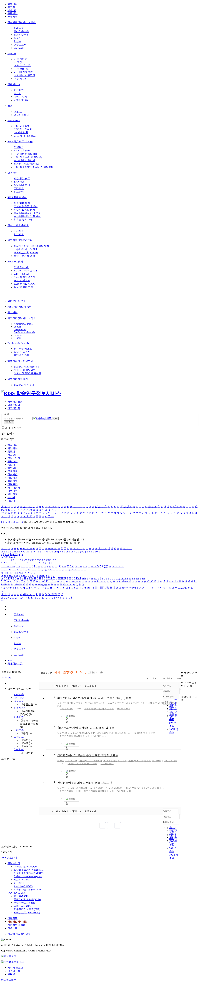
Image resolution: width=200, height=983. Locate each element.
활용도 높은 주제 (23, 219)
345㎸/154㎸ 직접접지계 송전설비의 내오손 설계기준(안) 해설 (94, 698)
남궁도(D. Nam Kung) (67, 788)
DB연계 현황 (21, 132)
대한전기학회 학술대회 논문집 (29, 723)
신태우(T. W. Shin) (157, 703)
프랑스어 (13, 461)
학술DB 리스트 (22, 352)
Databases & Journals (18, 343)
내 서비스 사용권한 (24, 75)
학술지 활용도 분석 (24, 209)
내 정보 (18, 111)
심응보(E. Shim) (66, 703)
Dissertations (20, 329)
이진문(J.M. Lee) (87, 760)
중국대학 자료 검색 (24, 255)
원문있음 (30, 704)
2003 (27, 740)
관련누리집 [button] (14, 863)
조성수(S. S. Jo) (139, 788)
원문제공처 (20, 707)
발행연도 (19, 736)
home (10, 660)
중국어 (11, 451)
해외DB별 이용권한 (24, 370)
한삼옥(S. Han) (155, 788)
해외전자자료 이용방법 (26, 163)
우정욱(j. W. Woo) (84, 703)
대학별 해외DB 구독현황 (27, 373)
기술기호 (13, 477)
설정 (10, 105)
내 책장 (18, 62)
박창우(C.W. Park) (105, 733)
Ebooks (17, 326)
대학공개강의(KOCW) (26, 866)
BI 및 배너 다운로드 (25, 135)
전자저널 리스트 (23, 348)
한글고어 (13, 454)
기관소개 (13, 928)
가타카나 (13, 448)
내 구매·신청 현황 (23, 72)
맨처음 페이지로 (103, 825)
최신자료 (19, 231)
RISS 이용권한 (22, 150)
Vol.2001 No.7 (107, 763)
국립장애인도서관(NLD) (27, 899)
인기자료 (19, 234)
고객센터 (13, 13)
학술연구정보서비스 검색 (22, 22)
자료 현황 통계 (22, 203)
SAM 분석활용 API (24, 283)
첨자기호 (13, 481)
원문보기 (73, 716)
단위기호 (13, 491)
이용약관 (13, 918)
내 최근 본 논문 (22, 65)
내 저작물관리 (21, 68)
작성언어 (19, 749)
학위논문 (19, 28)
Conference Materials (24, 332)
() (118, 760)
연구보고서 (20, 44)
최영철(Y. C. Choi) (122, 788)
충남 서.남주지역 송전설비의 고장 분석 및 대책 (85, 727)
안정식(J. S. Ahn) (87, 788)
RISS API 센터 (15, 261)
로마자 (11, 497)
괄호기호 (13, 471)
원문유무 (19, 701)
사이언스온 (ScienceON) (27, 912)
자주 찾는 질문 (22, 178)
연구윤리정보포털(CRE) (27, 909)
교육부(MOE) (21, 896)
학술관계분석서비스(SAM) (28, 876)
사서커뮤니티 (21, 879)
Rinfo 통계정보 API (24, 277)
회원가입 (13, 4)
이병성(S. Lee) (136, 760)
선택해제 (6, 677)
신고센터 (19, 191)
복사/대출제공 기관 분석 (27, 213)
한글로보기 (90, 686)
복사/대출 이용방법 (24, 160)
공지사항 (13, 312)
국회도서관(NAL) (23, 906)
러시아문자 (14, 487)
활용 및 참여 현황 (23, 287)
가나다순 (19, 697)
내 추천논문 (20, 59)
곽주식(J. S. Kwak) (103, 703)
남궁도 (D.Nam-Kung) (67, 733)
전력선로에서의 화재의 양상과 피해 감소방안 (84, 782)
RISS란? (18, 147)
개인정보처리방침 (18, 921)
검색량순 (19, 694)
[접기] (182, 691)
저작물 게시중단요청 (19, 934)
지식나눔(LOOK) (23, 886)
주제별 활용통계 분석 (26, 206)
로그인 (11, 7)
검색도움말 (14, 405)
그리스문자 (14, 458)
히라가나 (13, 445)
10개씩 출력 (168, 822)
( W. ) (121, 703)
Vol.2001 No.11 (124, 791)
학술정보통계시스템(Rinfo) (28, 870)
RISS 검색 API (21, 267)
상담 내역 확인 (22, 185)
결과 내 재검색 (13, 427)
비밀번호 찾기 (21, 100)
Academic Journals (23, 324)
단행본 (17, 41)
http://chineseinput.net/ (12, 522)
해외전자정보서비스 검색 (22, 318)
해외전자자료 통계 (18, 379)
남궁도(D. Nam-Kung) (67, 760)
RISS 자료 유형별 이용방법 (28, 157)
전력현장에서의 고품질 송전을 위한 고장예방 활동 (87, 755)
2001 (27, 746)
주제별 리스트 (21, 355)
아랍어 (11, 500)
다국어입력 (14, 408)
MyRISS (12, 10)
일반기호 (13, 494)
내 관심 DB (20, 78)
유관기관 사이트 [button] (17, 893)
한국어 (28, 752)
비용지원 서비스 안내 (26, 249)
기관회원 (19, 883)
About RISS (14, 120)
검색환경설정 (21, 114)
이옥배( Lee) (138, 703)
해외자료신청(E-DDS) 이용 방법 (31, 246)
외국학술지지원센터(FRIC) (28, 873)
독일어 (11, 464)
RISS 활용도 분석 (17, 197)
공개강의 (19, 48)
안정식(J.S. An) (102, 760)
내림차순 (167, 691)
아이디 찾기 (20, 96)
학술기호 (13, 474)
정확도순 (167, 685)
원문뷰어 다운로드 (18, 301)
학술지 (17, 38)
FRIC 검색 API (22, 280)
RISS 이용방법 (22, 126)
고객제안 (19, 188)
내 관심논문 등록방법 (26, 154)
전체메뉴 (13, 16)
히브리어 (13, 468)
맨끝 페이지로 (118, 825)
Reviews (18, 335)
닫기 (3, 600)
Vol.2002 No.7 (123, 708)
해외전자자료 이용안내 (20, 361)
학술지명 (19, 717)
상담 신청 (19, 181)
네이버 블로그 (15, 967)
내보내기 (60, 686)
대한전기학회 (66, 708)
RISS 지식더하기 (23, 129)
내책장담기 (75, 686)
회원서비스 (14, 84)
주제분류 (19, 730)
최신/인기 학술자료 (18, 225)
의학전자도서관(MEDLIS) (28, 889)
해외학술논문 (21, 34)
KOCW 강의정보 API (25, 270)
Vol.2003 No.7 (99, 736)
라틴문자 (13, 484)
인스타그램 (14, 971)
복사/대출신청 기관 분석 (27, 216)
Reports (17, 338)
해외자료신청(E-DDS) (20, 240)
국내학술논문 (21, 31)
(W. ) (87, 733)
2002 (27, 743)
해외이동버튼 (8, 980)
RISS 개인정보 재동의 (20, 306)
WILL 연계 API (22, 274)
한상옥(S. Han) (123, 733)
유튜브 (11, 974)
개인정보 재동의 (17, 925)
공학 (27, 733)
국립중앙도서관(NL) (25, 902)
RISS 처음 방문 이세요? (20, 141)
